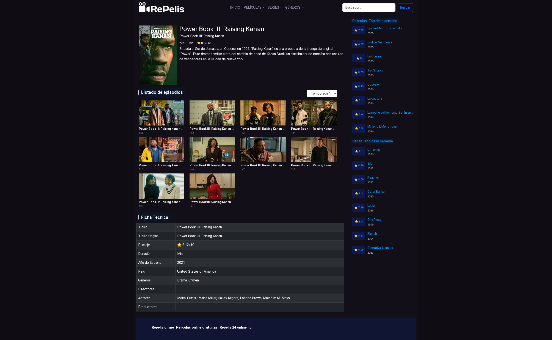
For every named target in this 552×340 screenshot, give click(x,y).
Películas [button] (253, 7)
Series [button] (273, 7)
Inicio (235, 7)
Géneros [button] (292, 7)
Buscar (405, 7)
